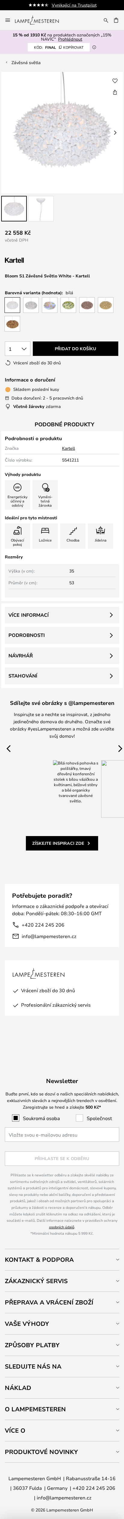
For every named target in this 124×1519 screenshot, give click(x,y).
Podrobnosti (26, 635)
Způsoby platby (32, 1345)
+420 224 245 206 (43, 925)
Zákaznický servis (36, 1281)
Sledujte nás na (33, 1366)
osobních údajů (61, 1226)
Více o (15, 1430)
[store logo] (40, 20)
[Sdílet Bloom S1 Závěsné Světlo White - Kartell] (114, 92)
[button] (14, 208)
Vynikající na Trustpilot (74, 5)
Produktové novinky (41, 1452)
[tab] (62, 1259)
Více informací (28, 615)
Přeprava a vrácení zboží (49, 1302)
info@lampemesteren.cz (49, 936)
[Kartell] (35, 260)
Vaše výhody (27, 1324)
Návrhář (20, 655)
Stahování (22, 675)
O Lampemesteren (35, 1409)
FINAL (58, 47)
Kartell (68, 448)
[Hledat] (106, 20)
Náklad (18, 1388)
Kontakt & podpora (39, 1259)
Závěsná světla (26, 62)
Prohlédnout (70, 39)
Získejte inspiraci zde (58, 843)
